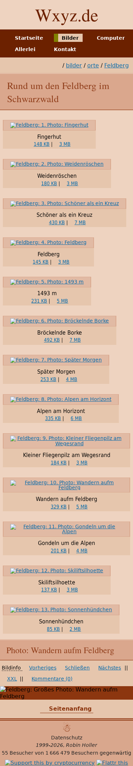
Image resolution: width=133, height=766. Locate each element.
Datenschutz (66, 737)
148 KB (42, 144)
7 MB (80, 222)
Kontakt (65, 49)
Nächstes (109, 668)
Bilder (70, 37)
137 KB (49, 590)
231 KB (39, 301)
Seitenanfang (70, 708)
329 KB (59, 506)
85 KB (53, 629)
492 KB (52, 340)
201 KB (59, 550)
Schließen (77, 668)
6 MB (76, 418)
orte (93, 65)
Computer (111, 37)
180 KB (49, 183)
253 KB (48, 379)
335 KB (53, 418)
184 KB (59, 462)
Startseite (29, 37)
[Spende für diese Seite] (50, 763)
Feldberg (116, 65)
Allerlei (25, 49)
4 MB (71, 379)
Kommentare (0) (52, 679)
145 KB (41, 262)
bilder (74, 65)
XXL (12, 679)
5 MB (62, 301)
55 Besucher (17, 753)
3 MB (65, 144)
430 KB (57, 222)
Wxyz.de (66, 14)
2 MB (75, 629)
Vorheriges (42, 668)
